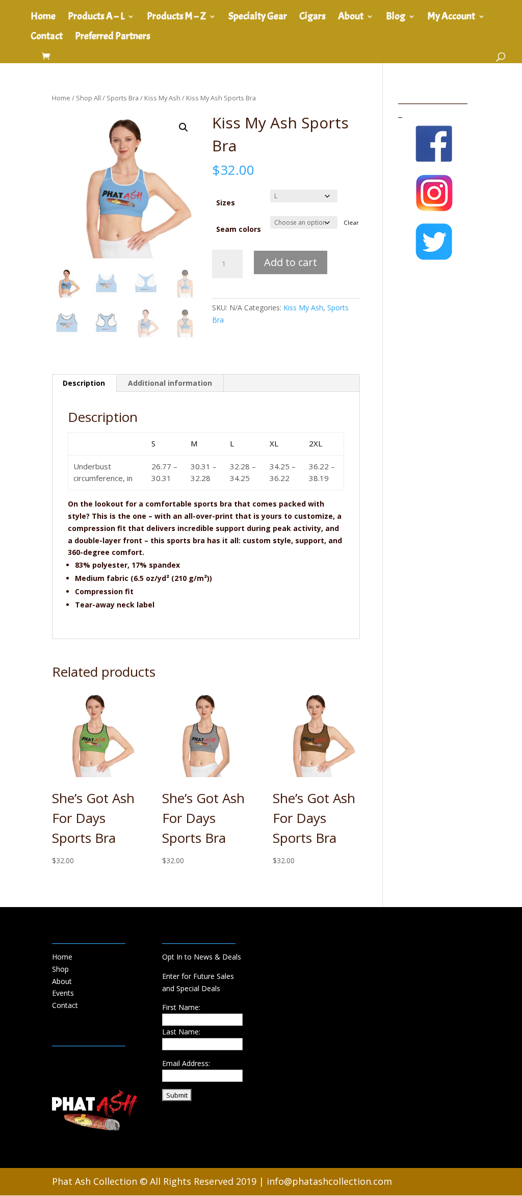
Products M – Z (176, 17)
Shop (60, 969)
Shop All (88, 97)
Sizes (225, 202)
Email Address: (186, 1063)
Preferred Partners (112, 37)
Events (63, 993)
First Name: (181, 1007)
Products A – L (96, 17)
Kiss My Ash (162, 97)
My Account (451, 17)
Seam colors (238, 229)
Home (43, 17)
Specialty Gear (257, 17)
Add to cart (290, 262)
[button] (183, 127)
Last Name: (181, 1031)
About (350, 17)
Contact (47, 37)
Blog (395, 17)
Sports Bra (123, 97)
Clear (351, 222)
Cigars (312, 17)
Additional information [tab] (170, 383)
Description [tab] (84, 383)
